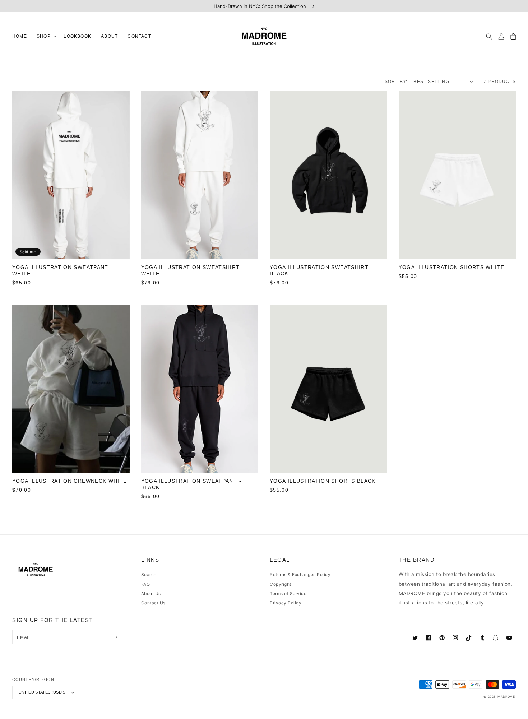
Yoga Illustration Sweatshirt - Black (321, 271)
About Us (151, 593)
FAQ (145, 584)
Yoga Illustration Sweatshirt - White (192, 271)
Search (149, 574)
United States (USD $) (43, 692)
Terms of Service (288, 593)
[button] (45, 36)
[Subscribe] (115, 637)
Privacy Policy (285, 603)
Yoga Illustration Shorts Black (323, 481)
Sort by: (396, 81)
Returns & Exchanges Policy (300, 574)
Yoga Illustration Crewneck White (69, 481)
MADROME (506, 697)
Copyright (280, 584)
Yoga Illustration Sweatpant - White (62, 271)
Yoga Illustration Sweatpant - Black (191, 484)
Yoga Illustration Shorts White (452, 267)
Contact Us (153, 603)
